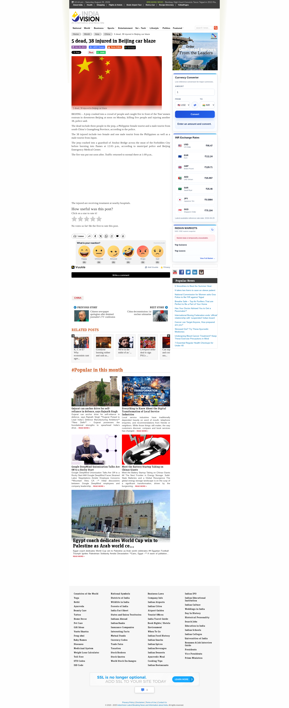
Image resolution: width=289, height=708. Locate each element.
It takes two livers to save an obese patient (195, 290)
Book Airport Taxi (134, 5)
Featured (177, 28)
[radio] (74, 219)
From (178, 99)
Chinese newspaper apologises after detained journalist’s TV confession (102, 314)
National (77, 28)
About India (78, 5)
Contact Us (162, 702)
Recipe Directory (166, 5)
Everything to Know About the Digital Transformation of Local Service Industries (144, 411)
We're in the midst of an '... (125, 351)
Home (76, 34)
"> (107, 53)
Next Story (157, 307)
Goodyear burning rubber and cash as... (103, 352)
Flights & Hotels (115, 5)
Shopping (101, 5)
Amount (179, 86)
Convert (195, 114)
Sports (110, 28)
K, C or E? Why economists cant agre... (81, 354)
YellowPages (183, 5)
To (201, 99)
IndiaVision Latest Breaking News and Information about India (142, 705)
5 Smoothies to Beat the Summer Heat (193, 286)
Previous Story (87, 307)
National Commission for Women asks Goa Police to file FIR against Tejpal (195, 295)
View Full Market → (207, 258)
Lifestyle (154, 28)
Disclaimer (140, 702)
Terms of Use (151, 702)
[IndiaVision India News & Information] (87, 17)
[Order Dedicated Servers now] (195, 69)
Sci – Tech (140, 28)
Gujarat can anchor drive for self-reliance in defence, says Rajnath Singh (94, 410)
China (107, 34)
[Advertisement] (165, 17)
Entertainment (125, 28)
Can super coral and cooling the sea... (169, 352)
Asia (97, 34)
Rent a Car (150, 5)
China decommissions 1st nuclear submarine (139, 313)
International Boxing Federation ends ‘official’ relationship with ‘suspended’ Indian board (196, 316)
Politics (166, 28)
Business (99, 28)
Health (89, 5)
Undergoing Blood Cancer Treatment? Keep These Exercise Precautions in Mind (196, 337)
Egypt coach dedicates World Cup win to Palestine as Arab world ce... (115, 543)
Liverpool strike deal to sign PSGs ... (147, 352)
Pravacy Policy (128, 702)
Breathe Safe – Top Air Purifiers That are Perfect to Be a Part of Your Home (194, 302)
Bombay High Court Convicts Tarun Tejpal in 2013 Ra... (191, 2)
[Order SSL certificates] (144, 685)
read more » (84, 428)
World (87, 28)
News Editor (116, 47)
